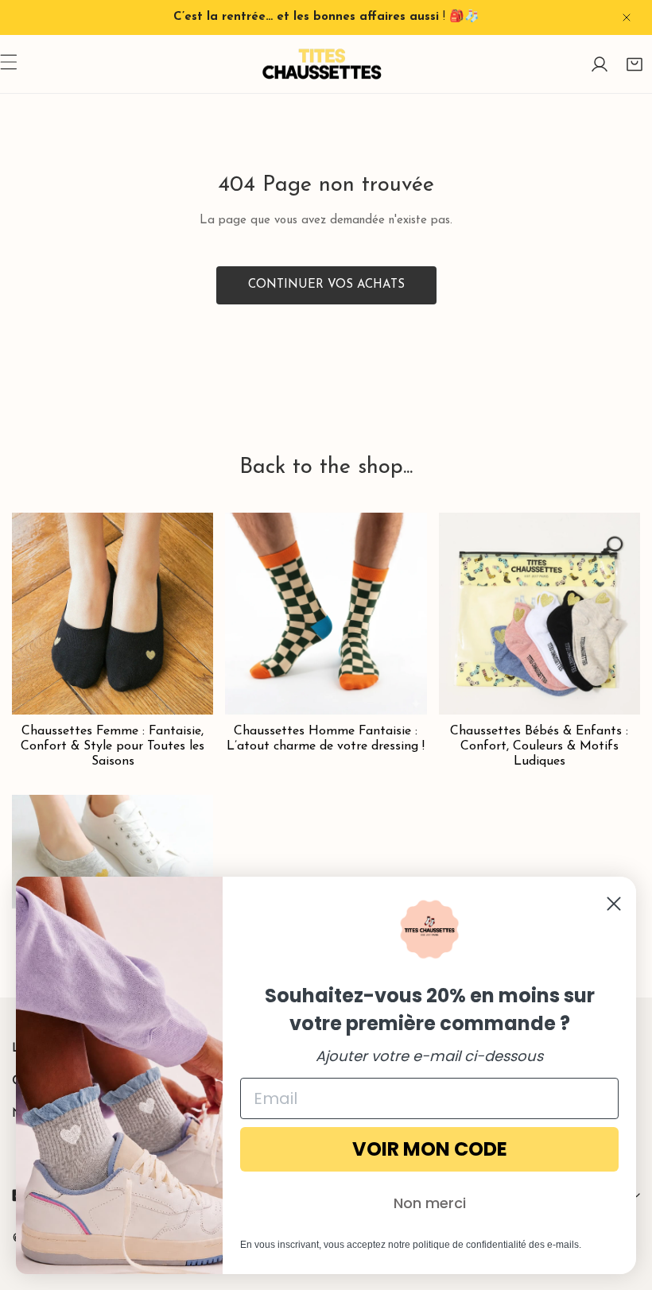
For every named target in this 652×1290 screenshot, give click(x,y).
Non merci (430, 1203)
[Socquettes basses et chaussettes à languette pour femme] (112, 851)
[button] (634, 64)
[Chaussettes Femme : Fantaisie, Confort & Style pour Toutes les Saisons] (112, 613)
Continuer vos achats (326, 285)
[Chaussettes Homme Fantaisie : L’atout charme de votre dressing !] (325, 613)
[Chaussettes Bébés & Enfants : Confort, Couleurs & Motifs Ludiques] (539, 613)
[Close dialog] (614, 904)
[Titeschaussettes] (322, 63)
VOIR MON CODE (429, 1149)
